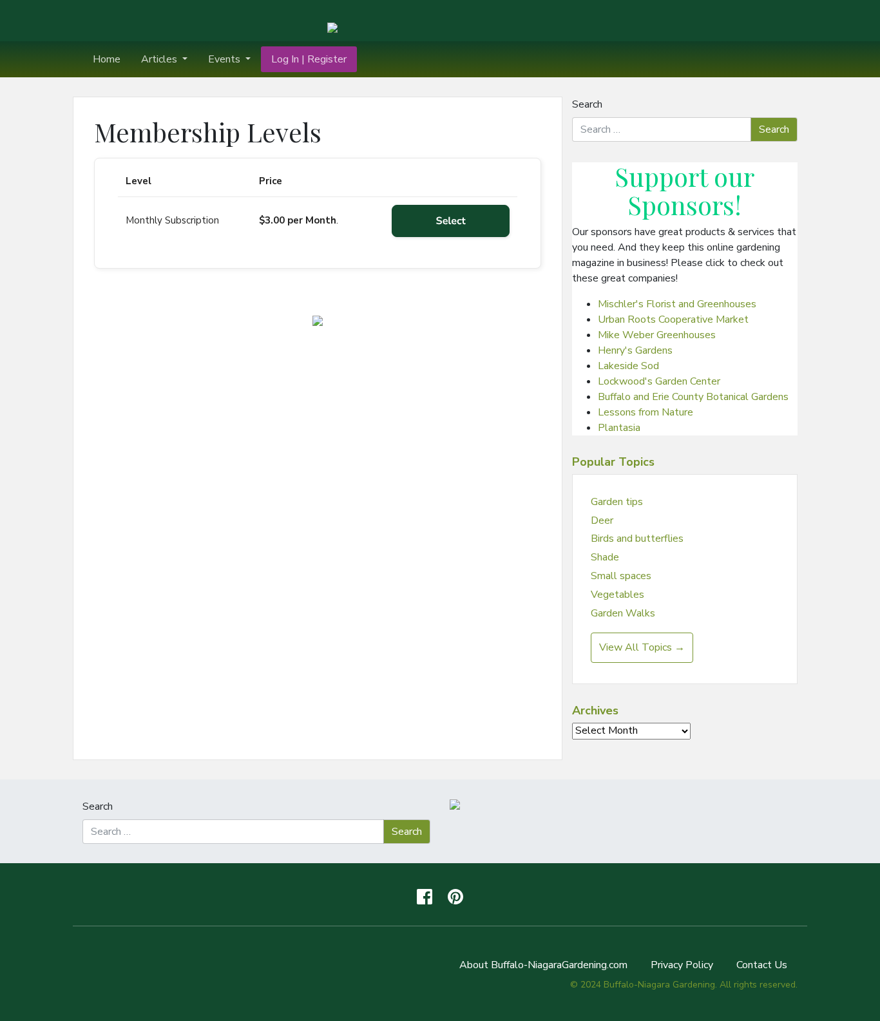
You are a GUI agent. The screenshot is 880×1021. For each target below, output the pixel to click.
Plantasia (619, 428)
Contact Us (761, 965)
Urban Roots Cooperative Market (673, 319)
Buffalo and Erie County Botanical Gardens (693, 397)
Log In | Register (309, 59)
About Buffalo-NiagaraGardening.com (543, 965)
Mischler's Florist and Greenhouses (677, 304)
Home (106, 59)
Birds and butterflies (637, 538)
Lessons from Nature (645, 412)
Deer (602, 520)
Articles (160, 59)
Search (587, 104)
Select (451, 221)
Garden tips (617, 502)
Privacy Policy (682, 965)
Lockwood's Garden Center (659, 381)
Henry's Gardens (635, 350)
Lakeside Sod (628, 366)
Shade (605, 557)
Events (225, 59)
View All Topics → (642, 647)
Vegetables (617, 594)
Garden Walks (623, 613)
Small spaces (621, 576)
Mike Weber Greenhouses (657, 335)
